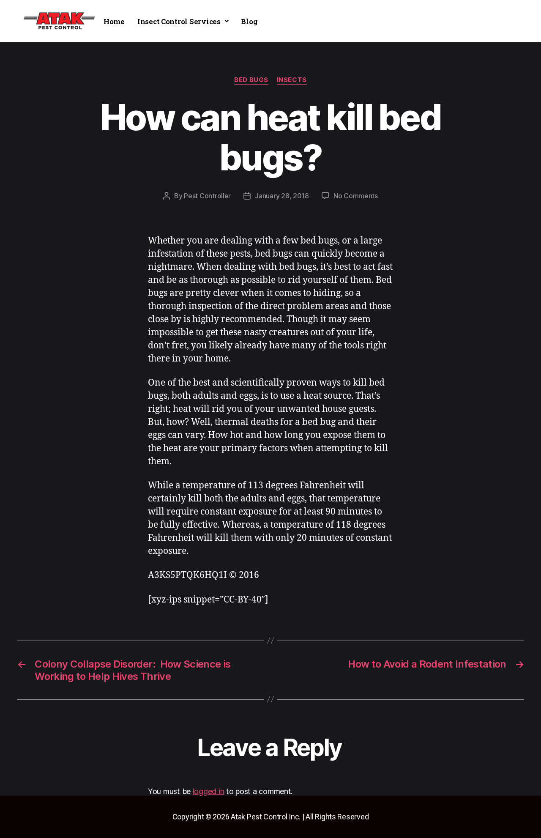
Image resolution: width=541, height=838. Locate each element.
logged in (208, 791)
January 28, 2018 (282, 196)
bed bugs (251, 80)
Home (114, 21)
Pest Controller (207, 196)
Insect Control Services (179, 21)
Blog (249, 21)
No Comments (355, 196)
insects (292, 80)
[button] (183, 21)
